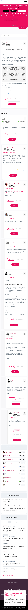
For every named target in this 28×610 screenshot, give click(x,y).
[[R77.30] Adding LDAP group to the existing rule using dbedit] (26, 110)
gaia (9, 93)
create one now (8, 603)
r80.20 (11, 93)
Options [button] (25, 31)
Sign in (6, 598)
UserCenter (22, 608)
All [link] (9, 522)
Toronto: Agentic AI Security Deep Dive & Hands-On (13, 539)
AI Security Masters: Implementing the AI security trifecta (13, 563)
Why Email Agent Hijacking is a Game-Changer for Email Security (13, 555)
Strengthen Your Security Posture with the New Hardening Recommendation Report (14, 504)
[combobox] (14, 35)
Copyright (5, 608)
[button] (6, 11)
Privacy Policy (16, 7)
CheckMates (7, 575)
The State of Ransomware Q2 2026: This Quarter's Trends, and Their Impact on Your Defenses (14, 530)
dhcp (6, 93)
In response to (9, 152)
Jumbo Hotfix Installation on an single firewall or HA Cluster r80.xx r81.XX (14, 509)
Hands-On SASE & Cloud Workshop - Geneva (13, 570)
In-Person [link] (19, 522)
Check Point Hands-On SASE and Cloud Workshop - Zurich (13, 547)
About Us (17, 608)
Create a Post (22, 27)
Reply (12, 104)
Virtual (5, 525)
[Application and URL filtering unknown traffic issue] (2, 110)
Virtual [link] (13, 522)
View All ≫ (5, 489)
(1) (23, 170)
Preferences (22, 10)
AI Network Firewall (7, 31)
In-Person (5, 535)
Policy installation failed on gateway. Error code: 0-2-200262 (13, 500)
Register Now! (11, 20)
